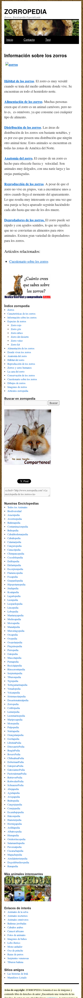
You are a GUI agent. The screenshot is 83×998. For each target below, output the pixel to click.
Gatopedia (12, 654)
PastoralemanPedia (16, 773)
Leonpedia (12, 600)
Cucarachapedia (15, 850)
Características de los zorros (21, 313)
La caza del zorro (15, 371)
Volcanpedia (13, 692)
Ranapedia (12, 866)
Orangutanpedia (15, 735)
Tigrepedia (12, 681)
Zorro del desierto (20, 336)
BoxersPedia (13, 754)
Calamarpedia (14, 542)
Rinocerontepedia (16, 669)
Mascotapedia (14, 657)
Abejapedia (13, 789)
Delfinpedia (13, 561)
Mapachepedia (14, 854)
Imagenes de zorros (17, 387)
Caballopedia (13, 538)
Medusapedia (14, 619)
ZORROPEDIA (25, 11)
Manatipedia (13, 627)
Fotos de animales (16, 935)
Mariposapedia (14, 719)
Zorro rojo (16, 325)
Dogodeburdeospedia (18, 862)
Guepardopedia (15, 580)
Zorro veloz (17, 340)
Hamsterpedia (14, 820)
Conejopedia (13, 808)
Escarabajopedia (15, 812)
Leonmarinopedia (16, 715)
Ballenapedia (13, 522)
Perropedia (12, 650)
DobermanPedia (15, 762)
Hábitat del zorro (15, 360)
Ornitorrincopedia (16, 839)
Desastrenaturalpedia (17, 700)
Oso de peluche (15, 950)
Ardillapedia (13, 827)
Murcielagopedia (15, 630)
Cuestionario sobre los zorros (28, 261)
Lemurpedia (13, 711)
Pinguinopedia (14, 646)
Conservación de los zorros (21, 375)
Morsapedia (13, 623)
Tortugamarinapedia (17, 684)
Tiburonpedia (14, 677)
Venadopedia (13, 688)
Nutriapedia (13, 731)
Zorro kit (15, 344)
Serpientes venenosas (18, 958)
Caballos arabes (15, 927)
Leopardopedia (14, 603)
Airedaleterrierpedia (17, 858)
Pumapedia (13, 661)
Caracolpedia (13, 549)
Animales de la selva (17, 912)
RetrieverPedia (14, 777)
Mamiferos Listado (17, 977)
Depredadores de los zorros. (24, 219)
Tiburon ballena (15, 962)
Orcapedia (12, 634)
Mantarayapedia (15, 615)
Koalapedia (13, 592)
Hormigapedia (14, 823)
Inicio (9, 39)
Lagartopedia (13, 596)
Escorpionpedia (15, 569)
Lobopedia (12, 611)
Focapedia (12, 576)
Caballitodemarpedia (17, 534)
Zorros (10, 309)
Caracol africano (15, 931)
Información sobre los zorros (22, 317)
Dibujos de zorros (16, 383)
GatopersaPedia (15, 765)
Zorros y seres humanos (19, 367)
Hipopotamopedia (16, 584)
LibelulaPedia (14, 742)
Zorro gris (16, 329)
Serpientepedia (14, 673)
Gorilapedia (13, 738)
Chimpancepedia (15, 553)
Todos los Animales (17, 507)
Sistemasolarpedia (16, 696)
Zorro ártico (17, 333)
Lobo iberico (13, 942)
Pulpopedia (13, 727)
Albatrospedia (14, 831)
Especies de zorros (16, 321)
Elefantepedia (14, 565)
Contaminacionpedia (17, 526)
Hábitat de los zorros (19, 80)
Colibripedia (13, 708)
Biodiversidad (14, 511)
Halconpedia (13, 816)
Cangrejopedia (14, 804)
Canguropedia (14, 545)
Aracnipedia (13, 515)
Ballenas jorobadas (16, 923)
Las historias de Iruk (17, 973)
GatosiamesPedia (16, 769)
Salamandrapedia (15, 843)
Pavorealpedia (14, 847)
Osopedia (12, 638)
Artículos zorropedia (17, 390)
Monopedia (13, 723)
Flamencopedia (15, 572)
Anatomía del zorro (18, 158)
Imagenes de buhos (17, 939)
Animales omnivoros (18, 919)
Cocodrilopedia (15, 557)
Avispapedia (13, 796)
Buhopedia (12, 530)
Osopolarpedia (14, 642)
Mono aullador (14, 946)
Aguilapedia (13, 792)
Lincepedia (12, 607)
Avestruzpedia (14, 518)
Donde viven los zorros (19, 352)
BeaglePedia (13, 750)
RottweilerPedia (15, 781)
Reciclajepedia (14, 665)
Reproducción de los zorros (24, 183)
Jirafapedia (12, 588)
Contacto (29, 39)
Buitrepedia (13, 800)
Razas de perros (15, 954)
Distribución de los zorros (22, 127)
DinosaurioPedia (15, 746)
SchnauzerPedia (15, 785)
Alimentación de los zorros (23, 101)
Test (48, 39)
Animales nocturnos (17, 915)
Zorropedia (13, 704)
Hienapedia (13, 835)
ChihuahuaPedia (15, 758)
